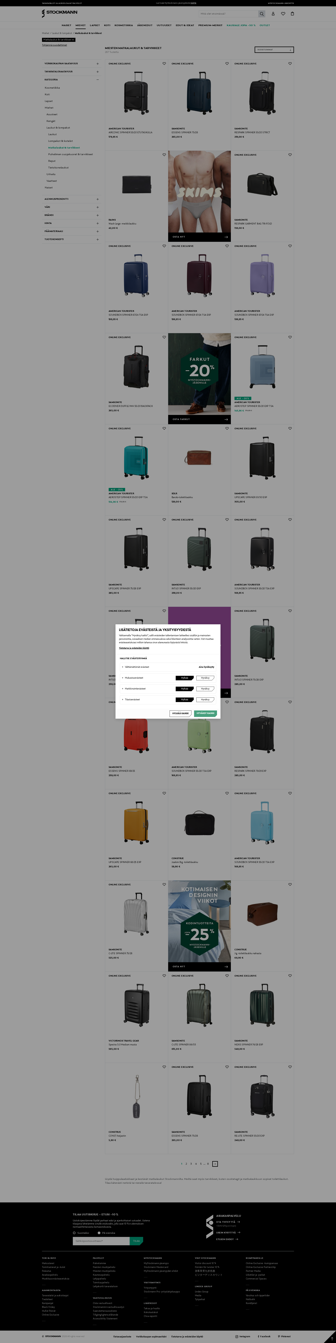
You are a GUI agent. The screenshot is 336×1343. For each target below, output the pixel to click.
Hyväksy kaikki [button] (205, 713)
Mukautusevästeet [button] (132, 678)
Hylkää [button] (184, 678)
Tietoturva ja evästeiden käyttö (134, 648)
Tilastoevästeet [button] (131, 699)
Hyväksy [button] (205, 678)
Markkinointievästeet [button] (134, 688)
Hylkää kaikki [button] (180, 713)
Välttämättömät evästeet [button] (135, 667)
